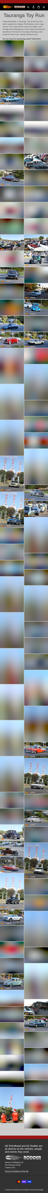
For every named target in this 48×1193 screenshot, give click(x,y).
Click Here (36, 39)
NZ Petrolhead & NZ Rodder (19, 1190)
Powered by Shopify (36, 1190)
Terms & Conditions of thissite (16, 1171)
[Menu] (43, 7)
